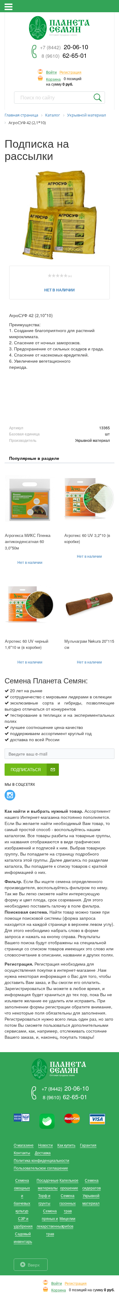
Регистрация (70, 72)
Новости (45, 1145)
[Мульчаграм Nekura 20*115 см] (89, 604)
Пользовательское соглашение (41, 1167)
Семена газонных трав (68, 1203)
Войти (51, 72)
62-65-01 (64, 55)
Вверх (34, 1265)
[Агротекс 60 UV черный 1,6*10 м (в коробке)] (30, 604)
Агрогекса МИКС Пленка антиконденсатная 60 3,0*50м (27, 541)
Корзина (53, 79)
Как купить (66, 1145)
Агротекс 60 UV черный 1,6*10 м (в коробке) (26, 644)
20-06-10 (64, 46)
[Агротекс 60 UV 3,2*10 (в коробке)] (89, 498)
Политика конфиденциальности (41, 1160)
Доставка (43, 1152)
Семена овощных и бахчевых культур (22, 1195)
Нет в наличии (59, 290)
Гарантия (88, 1145)
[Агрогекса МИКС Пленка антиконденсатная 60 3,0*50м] (30, 498)
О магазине (24, 1145)
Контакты (22, 1152)
